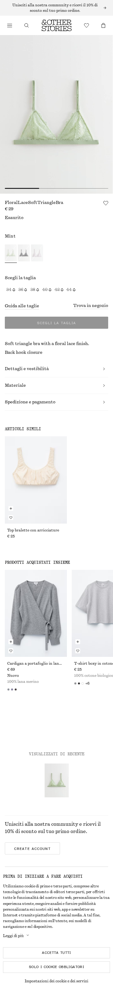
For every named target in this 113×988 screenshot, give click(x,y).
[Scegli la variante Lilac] (37, 253)
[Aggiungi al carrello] (10, 508)
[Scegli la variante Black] (24, 253)
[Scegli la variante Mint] (11, 253)
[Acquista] (9, 25)
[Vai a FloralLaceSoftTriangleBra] (57, 780)
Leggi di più (13, 936)
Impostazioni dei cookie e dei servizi (56, 981)
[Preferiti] (86, 25)
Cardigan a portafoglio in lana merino (35, 663)
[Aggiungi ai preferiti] (105, 203)
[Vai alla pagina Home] (56, 25)
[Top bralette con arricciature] (36, 479)
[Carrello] (103, 25)
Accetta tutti (56, 952)
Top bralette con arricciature (33, 530)
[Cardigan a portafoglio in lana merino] (36, 613)
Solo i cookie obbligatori (56, 967)
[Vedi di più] (56, 8)
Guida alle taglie (22, 306)
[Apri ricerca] (26, 25)
